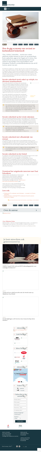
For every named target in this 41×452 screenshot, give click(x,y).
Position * (16, 416)
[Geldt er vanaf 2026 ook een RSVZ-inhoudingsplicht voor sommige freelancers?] (20, 254)
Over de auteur (11, 210)
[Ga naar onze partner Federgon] (17, 362)
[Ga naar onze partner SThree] (23, 338)
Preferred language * (19, 412)
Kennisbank (23, 434)
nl (23, 446)
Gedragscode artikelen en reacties (10, 436)
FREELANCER (23, 432)
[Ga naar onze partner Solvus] (17, 357)
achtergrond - (6, 264)
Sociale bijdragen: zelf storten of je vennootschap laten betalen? (19, 319)
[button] (20, 25)
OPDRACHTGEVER (25, 438)
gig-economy (11, 200)
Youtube (22, 390)
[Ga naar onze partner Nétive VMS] (23, 357)
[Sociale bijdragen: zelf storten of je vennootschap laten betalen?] (20, 306)
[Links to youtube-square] (20, 446)
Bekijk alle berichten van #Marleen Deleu (26, 226)
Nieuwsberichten (24, 433)
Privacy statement (6, 434)
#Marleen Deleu (6, 39)
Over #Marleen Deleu (9, 221)
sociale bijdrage (29, 200)
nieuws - (4, 291)
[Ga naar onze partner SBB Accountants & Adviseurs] (23, 362)
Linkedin (21, 388)
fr (26, 446)
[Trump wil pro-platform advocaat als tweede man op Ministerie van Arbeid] (20, 280)
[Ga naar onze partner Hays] (17, 343)
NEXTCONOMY (6, 432)
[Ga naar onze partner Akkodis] (17, 352)
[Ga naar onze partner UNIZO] (23, 352)
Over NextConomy (6, 433)
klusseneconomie (17, 200)
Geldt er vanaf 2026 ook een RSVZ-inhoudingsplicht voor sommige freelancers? (19, 267)
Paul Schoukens (23, 200)
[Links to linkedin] (17, 446)
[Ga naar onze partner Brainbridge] (17, 338)
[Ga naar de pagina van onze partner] (8, 426)
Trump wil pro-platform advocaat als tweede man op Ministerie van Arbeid (18, 293)
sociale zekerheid (36, 200)
